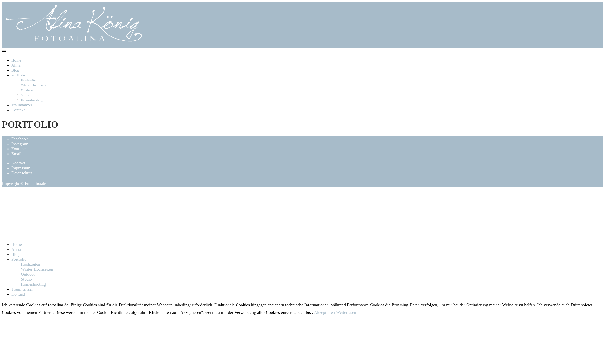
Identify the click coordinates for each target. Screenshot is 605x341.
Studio (25, 95)
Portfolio (18, 75)
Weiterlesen (346, 312)
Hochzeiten (29, 80)
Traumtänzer (21, 105)
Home (16, 60)
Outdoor (27, 90)
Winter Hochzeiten (34, 85)
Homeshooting (32, 100)
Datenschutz (21, 172)
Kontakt (18, 110)
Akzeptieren (324, 312)
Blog (15, 70)
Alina (16, 65)
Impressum (20, 168)
